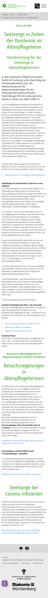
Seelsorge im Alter (8, 15)
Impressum (26, 563)
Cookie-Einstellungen (10, 563)
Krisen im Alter (22, 15)
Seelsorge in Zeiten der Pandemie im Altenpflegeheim (20, 18)
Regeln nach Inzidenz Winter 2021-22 (18, 331)
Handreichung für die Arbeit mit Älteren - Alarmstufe (21, 474)
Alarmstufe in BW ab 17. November (18, 327)
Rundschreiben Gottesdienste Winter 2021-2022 (22, 324)
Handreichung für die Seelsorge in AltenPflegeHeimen (25, 175)
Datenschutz (38, 563)
